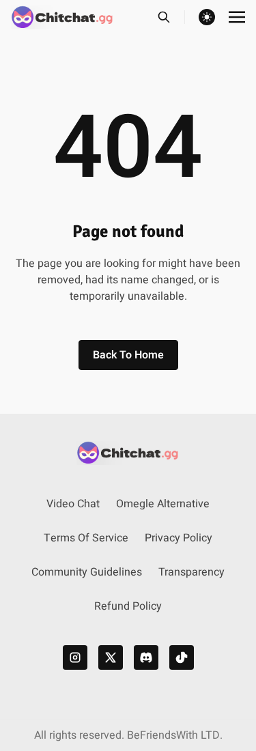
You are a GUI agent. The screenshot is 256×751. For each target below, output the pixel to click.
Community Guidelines (86, 572)
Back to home (128, 355)
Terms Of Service (86, 538)
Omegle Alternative (163, 504)
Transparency (191, 572)
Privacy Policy (178, 538)
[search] (171, 17)
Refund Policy (128, 606)
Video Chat (73, 504)
